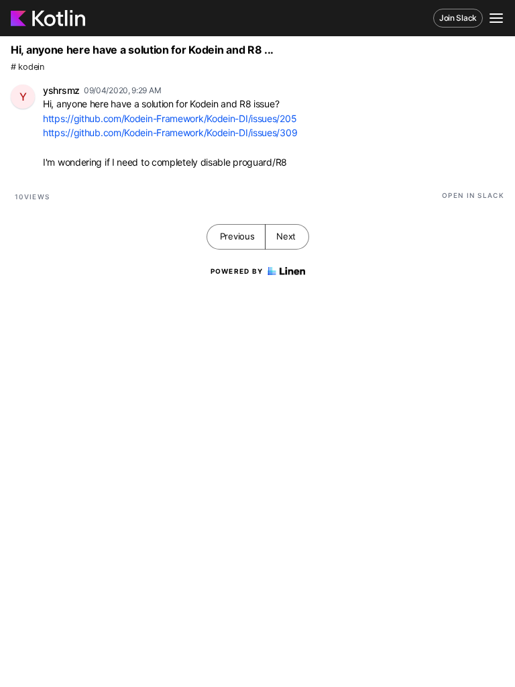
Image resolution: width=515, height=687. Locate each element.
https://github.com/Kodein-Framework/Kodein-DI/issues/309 (170, 132)
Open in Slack (473, 195)
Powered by (237, 271)
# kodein (27, 67)
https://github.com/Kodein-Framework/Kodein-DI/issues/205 (169, 118)
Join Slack (458, 18)
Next (286, 236)
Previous (237, 236)
